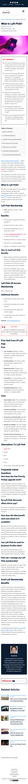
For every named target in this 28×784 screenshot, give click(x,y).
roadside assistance (14, 234)
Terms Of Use (14, 771)
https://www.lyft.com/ (13, 321)
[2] (9, 111)
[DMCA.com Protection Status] (14, 781)
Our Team (11, 4)
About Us (5, 4)
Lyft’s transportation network (10, 161)
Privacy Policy (14, 769)
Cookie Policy (14, 773)
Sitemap (14, 776)
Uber (5, 449)
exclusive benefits (6, 195)
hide (15, 128)
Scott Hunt (9, 27)
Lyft (2, 169)
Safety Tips (23, 706)
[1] (13, 70)
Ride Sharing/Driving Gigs (8, 19)
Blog (23, 4)
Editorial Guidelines (14, 774)
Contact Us (17, 4)
